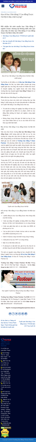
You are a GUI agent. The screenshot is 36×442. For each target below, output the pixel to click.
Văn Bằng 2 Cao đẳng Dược (8, 12)
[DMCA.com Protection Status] (6, 427)
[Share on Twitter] (16, 313)
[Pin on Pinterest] (22, 313)
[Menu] (2, 6)
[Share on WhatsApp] (10, 313)
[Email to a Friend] (19, 313)
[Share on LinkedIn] (25, 313)
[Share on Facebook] (13, 313)
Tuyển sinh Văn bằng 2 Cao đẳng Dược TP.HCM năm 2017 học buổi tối (27, 324)
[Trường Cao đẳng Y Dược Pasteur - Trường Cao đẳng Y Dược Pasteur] (18, 6)
